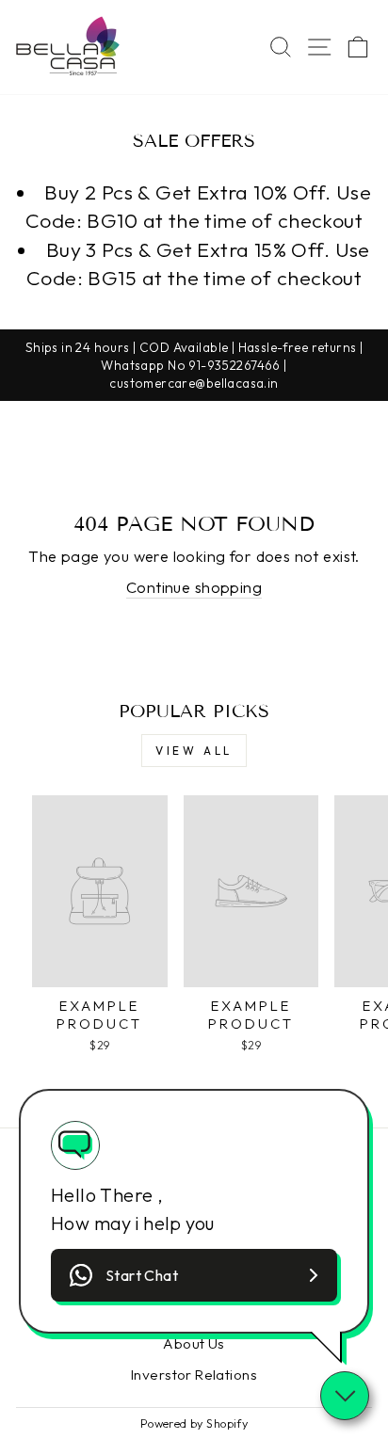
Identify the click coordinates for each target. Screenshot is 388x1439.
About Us (193, 1343)
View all (194, 750)
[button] (194, 1275)
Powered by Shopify (194, 1423)
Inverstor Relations (194, 1374)
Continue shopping (194, 587)
